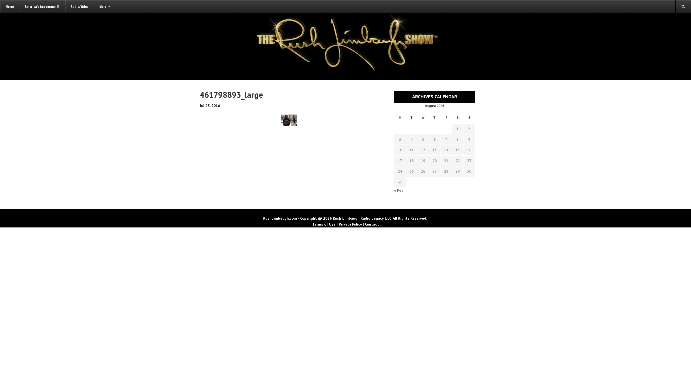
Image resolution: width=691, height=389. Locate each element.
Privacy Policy (350, 224)
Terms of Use (324, 224)
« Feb (399, 190)
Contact (372, 224)
